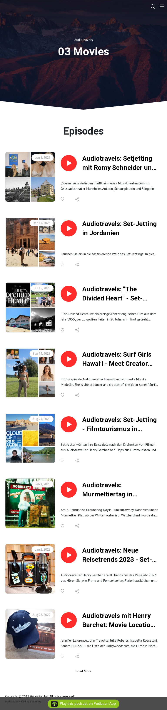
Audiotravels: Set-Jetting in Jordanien (119, 228)
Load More (83, 671)
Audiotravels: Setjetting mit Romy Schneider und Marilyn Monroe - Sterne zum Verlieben (118, 163)
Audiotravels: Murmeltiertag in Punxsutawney (107, 490)
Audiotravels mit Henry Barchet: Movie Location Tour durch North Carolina (118, 620)
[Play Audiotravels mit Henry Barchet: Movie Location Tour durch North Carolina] (69, 620)
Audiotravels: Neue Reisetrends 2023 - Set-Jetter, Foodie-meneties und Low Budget (117, 555)
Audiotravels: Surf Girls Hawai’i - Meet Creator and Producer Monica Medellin (116, 359)
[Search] (153, 6)
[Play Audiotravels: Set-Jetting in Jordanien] (69, 228)
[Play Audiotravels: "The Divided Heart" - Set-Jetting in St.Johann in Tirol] (69, 294)
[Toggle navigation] (162, 6)
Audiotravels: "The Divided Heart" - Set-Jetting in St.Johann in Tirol (116, 294)
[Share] (77, 199)
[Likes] (62, 199)
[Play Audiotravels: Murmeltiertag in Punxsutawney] (69, 490)
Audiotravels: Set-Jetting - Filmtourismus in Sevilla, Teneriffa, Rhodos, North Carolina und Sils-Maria (119, 424)
